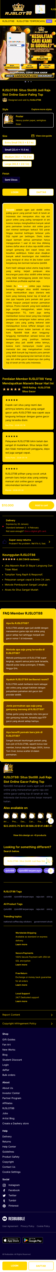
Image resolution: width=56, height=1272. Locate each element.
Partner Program (11, 1098)
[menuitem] (8, 21)
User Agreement (10, 1226)
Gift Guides (8, 1039)
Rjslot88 (10, 209)
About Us (7, 1088)
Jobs (5, 1113)
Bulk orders (8, 1074)
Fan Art (6, 1044)
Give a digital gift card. (35, 531)
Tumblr (12, 1200)
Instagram (14, 1184)
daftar (5, 1069)
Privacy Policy (27, 1226)
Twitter (12, 1195)
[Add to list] (6, 816)
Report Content (11, 1014)
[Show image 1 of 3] (25, 81)
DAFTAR (41, 1265)
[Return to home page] (18, 9)
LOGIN (14, 1265)
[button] (41, 821)
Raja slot (22, 286)
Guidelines (8, 1151)
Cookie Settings (11, 1172)
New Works (8, 1049)
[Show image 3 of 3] (31, 81)
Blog (4, 1054)
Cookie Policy (43, 1226)
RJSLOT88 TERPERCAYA (34, 21)
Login (5, 1064)
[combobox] (40, 9)
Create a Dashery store (15, 1123)
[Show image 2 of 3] (28, 81)
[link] (10, 870)
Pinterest (14, 1205)
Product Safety (10, 1156)
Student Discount (12, 1059)
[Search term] (41, 9)
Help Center (9, 1146)
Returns (6, 1141)
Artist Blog (8, 1118)
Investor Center (11, 1093)
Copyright (8, 1161)
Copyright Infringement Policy (19, 1023)
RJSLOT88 (8, 21)
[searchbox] (28, 861)
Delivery (7, 1136)
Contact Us (8, 1166)
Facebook (14, 1190)
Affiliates (7, 1103)
